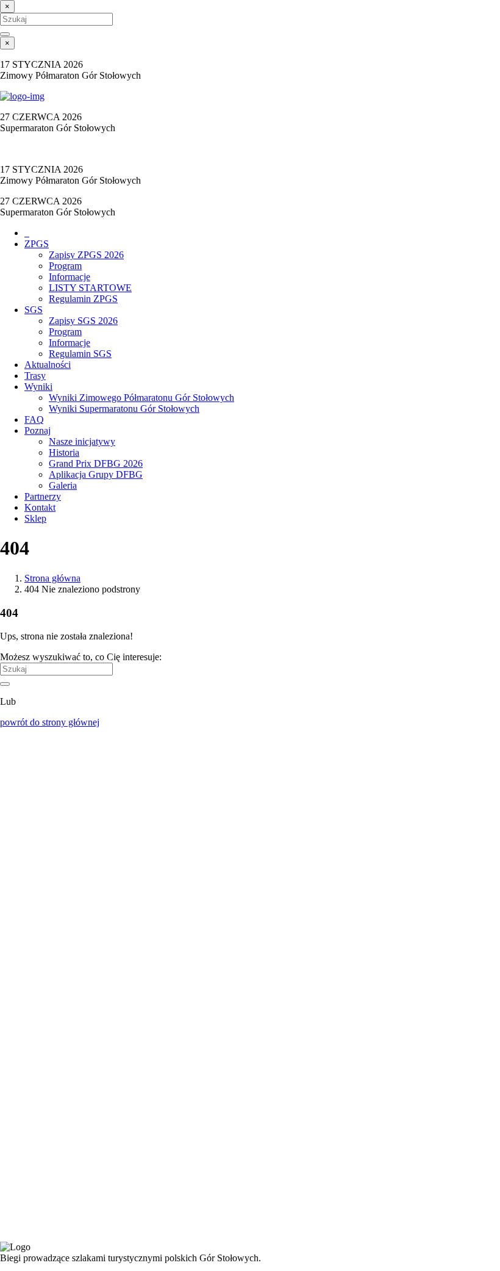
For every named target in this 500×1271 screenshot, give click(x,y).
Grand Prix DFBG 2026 (96, 463)
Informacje (69, 277)
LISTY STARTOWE (90, 288)
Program (65, 266)
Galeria (63, 485)
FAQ (34, 419)
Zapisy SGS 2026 (83, 320)
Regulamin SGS (80, 353)
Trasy (35, 375)
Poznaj (37, 430)
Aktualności (47, 364)
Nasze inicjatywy (82, 441)
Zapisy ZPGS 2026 (86, 255)
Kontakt (39, 507)
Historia (64, 452)
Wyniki (38, 386)
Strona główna (52, 578)
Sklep (35, 518)
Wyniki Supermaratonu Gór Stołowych (124, 408)
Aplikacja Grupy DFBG (96, 474)
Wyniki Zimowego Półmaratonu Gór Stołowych (141, 397)
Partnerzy (42, 496)
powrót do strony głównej (49, 722)
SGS (33, 309)
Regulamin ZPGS (83, 298)
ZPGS (36, 244)
